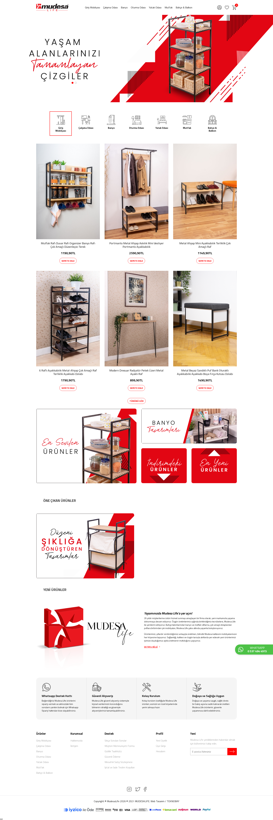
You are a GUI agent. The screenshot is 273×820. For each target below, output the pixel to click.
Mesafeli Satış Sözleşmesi (118, 762)
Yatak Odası (155, 7)
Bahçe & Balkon (184, 7)
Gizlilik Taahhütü (113, 751)
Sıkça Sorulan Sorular (116, 740)
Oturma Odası (138, 7)
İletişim (74, 746)
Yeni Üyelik (161, 740)
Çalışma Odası (110, 7)
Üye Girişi (161, 746)
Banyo (124, 7)
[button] (72, 83)
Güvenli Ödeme (112, 757)
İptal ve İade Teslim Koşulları (120, 767)
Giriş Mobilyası (92, 7)
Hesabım (160, 751)
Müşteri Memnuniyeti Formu (120, 746)
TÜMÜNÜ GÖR (137, 401)
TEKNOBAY (173, 801)
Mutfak (169, 7)
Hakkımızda (76, 740)
